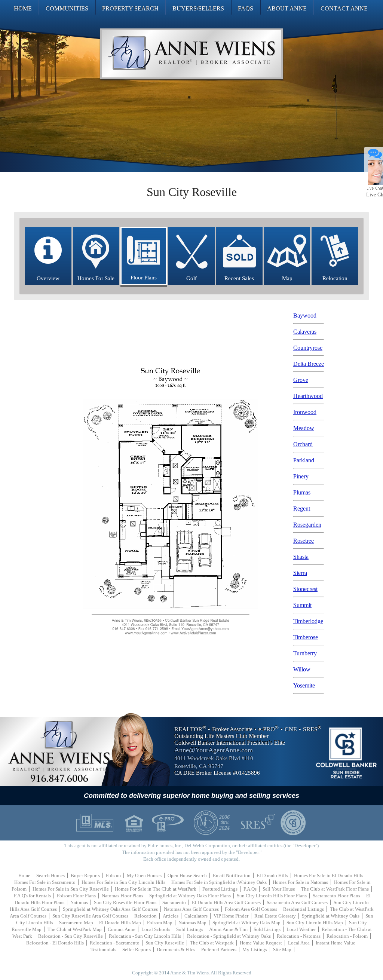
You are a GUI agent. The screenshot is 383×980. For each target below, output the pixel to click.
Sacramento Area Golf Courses (297, 902)
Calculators (196, 916)
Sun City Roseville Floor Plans (125, 902)
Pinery (301, 476)
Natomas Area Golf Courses (191, 909)
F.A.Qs (250, 889)
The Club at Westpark (212, 943)
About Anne (287, 8)
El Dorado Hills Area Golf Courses (226, 902)
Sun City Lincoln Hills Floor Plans (272, 895)
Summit (302, 605)
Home (23, 8)
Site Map (282, 949)
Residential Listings (303, 909)
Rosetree (303, 541)
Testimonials (103, 949)
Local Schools (155, 929)
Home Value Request (261, 943)
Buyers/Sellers (198, 8)
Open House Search (187, 875)
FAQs (245, 8)
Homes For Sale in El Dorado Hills (328, 875)
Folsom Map (159, 922)
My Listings (254, 949)
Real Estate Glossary (275, 916)
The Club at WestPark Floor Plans (335, 889)
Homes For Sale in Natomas (300, 882)
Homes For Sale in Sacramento (45, 882)
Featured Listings (220, 889)
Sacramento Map (76, 922)
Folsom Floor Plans (76, 895)
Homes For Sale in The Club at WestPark (155, 889)
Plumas (301, 492)
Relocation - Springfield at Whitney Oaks (229, 936)
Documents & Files (176, 949)
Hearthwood (308, 396)
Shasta (301, 557)
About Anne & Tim (228, 929)
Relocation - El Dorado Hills (55, 943)
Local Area (299, 943)
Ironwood (304, 412)
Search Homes (50, 875)
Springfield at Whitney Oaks (330, 916)
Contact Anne (344, 8)
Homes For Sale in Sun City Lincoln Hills (123, 882)
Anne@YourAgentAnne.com (213, 750)
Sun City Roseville (164, 943)
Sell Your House (279, 889)
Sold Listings (189, 929)
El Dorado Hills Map (120, 922)
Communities (67, 8)
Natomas (79, 902)
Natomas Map (192, 922)
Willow (301, 669)
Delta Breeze (308, 364)
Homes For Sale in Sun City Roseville (71, 889)
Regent (301, 508)
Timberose (305, 637)
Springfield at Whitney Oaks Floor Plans (190, 895)
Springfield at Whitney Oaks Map (246, 922)
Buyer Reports (85, 875)
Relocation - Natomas (299, 936)
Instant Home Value (335, 943)
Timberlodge (308, 621)
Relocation (145, 916)
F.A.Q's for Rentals (32, 895)
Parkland (303, 460)
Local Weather (301, 929)
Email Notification (232, 875)
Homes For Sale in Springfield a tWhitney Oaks (219, 882)
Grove (300, 380)
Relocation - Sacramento (115, 943)
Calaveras (304, 331)
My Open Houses (144, 875)
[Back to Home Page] (191, 53)
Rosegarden (307, 524)
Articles (170, 916)
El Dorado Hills (272, 875)
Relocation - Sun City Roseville (70, 936)
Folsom (113, 875)
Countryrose (307, 347)
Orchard (303, 444)
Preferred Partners (218, 949)
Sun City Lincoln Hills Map (315, 922)
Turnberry (305, 653)
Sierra (300, 573)
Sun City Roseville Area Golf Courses (90, 916)
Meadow (303, 428)
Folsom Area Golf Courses (251, 909)
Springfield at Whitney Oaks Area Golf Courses (110, 909)
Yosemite (304, 685)
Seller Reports (136, 949)
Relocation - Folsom (347, 936)
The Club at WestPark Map (75, 929)
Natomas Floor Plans (122, 895)
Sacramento (174, 902)
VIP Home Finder (231, 916)
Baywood (304, 315)
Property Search (130, 8)
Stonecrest (305, 589)
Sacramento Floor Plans (336, 895)
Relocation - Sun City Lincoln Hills (145, 936)
